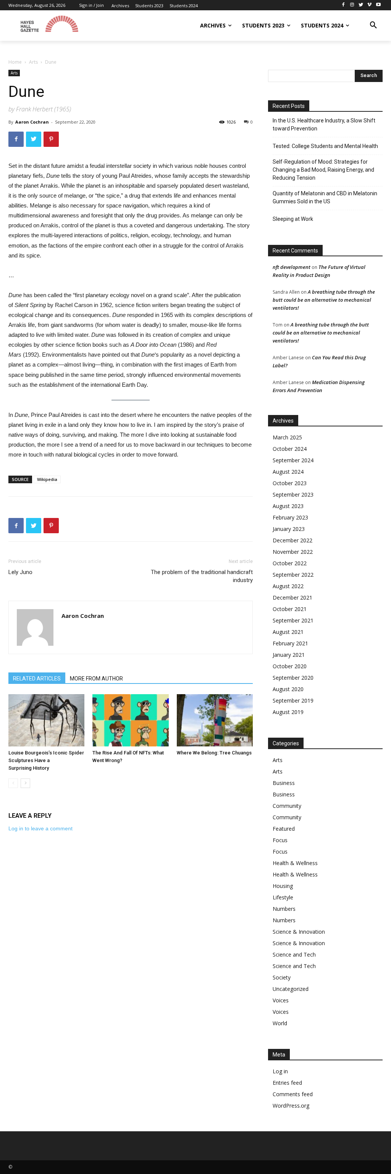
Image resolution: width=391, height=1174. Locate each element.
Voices (281, 1000)
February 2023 (290, 517)
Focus (280, 840)
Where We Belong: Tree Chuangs (214, 753)
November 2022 (293, 551)
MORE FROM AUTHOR (96, 678)
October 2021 (290, 609)
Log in (280, 1071)
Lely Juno (20, 572)
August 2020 (288, 689)
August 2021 (288, 631)
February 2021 (290, 643)
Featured (284, 828)
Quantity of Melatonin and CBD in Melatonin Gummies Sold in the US (325, 197)
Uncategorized (291, 988)
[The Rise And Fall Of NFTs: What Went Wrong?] (130, 720)
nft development (291, 267)
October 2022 (290, 563)
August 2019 (288, 712)
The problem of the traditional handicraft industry (202, 576)
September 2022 (293, 574)
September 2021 (293, 620)
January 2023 (289, 528)
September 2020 (293, 677)
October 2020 (290, 666)
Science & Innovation (299, 931)
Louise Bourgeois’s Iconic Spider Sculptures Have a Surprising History (46, 760)
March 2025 (287, 437)
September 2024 (293, 460)
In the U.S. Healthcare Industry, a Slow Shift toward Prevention (324, 124)
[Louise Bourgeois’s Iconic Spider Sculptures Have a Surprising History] (46, 720)
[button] (373, 25)
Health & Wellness (295, 863)
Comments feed (293, 1094)
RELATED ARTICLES (37, 678)
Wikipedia (47, 479)
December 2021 (292, 597)
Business (284, 782)
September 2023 (293, 494)
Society (282, 977)
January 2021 (289, 654)
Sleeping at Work (293, 219)
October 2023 (290, 483)
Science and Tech (294, 954)
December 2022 (292, 540)
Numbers (284, 908)
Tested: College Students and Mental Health (325, 146)
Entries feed (287, 1082)
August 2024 (288, 471)
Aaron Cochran (32, 122)
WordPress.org (291, 1105)
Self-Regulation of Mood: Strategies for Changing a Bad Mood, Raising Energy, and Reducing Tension (323, 170)
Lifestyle (283, 897)
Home (15, 62)
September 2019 (293, 700)
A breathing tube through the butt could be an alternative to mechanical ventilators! (324, 299)
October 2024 (290, 448)
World (280, 1023)
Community (287, 805)
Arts (33, 62)
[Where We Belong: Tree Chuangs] (215, 720)
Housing (283, 885)
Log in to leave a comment (40, 828)
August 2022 (288, 586)
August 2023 (288, 506)
